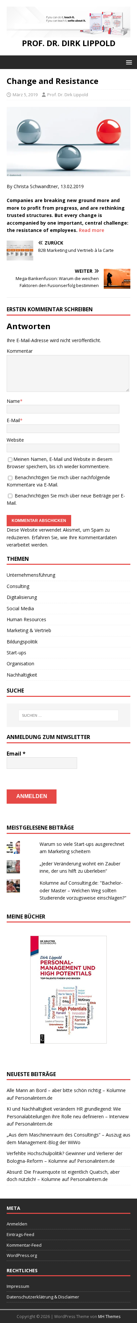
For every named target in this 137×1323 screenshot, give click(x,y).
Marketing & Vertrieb (29, 630)
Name (13, 401)
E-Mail (13, 420)
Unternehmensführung (31, 575)
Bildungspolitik (22, 641)
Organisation (20, 663)
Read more (91, 230)
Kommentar (20, 351)
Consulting (18, 586)
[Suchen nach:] (68, 715)
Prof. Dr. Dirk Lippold (67, 95)
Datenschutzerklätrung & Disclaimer (43, 1297)
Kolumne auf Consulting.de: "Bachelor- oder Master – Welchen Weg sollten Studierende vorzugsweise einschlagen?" (83, 890)
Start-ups (16, 652)
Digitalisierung (22, 597)
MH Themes (109, 1316)
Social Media (20, 608)
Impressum (18, 1286)
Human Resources (26, 619)
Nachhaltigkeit (22, 675)
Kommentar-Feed (24, 1245)
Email (16, 753)
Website (15, 440)
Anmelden (17, 1224)
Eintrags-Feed (20, 1234)
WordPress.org (22, 1255)
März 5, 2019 (25, 95)
